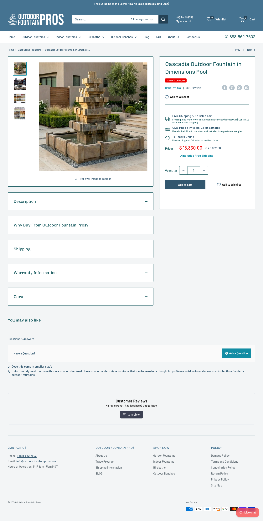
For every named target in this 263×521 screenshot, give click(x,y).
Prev (237, 49)
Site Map (216, 485)
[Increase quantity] (204, 170)
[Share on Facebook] (224, 87)
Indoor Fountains (66, 37)
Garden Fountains (164, 455)
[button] (242, 19)
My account (183, 21)
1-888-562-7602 (27, 455)
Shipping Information (108, 467)
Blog (146, 37)
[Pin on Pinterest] (232, 87)
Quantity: (171, 170)
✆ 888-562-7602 (240, 36)
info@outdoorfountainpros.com (36, 461)
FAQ (158, 37)
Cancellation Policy (223, 467)
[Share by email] (246, 87)
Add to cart (185, 184)
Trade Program (104, 461)
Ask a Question (238, 353)
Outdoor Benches (122, 37)
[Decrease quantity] (183, 170)
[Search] (163, 19)
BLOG (98, 473)
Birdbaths (94, 37)
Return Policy (219, 473)
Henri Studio (173, 88)
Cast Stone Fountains (29, 49)
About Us (173, 37)
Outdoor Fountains (33, 37)
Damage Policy (220, 455)
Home (11, 37)
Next (249, 49)
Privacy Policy (220, 479)
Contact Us (193, 37)
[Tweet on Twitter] (239, 87)
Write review (131, 414)
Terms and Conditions (224, 461)
